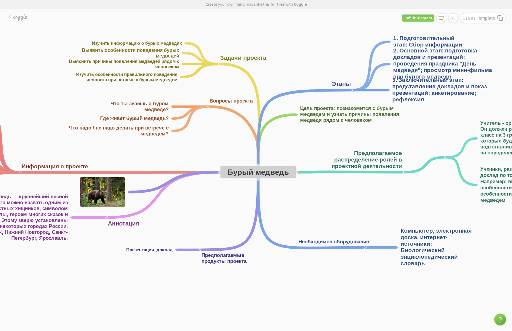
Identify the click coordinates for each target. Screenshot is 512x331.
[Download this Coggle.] (453, 18)
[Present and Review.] (441, 18)
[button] (500, 319)
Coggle (300, 4)
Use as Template (479, 18)
